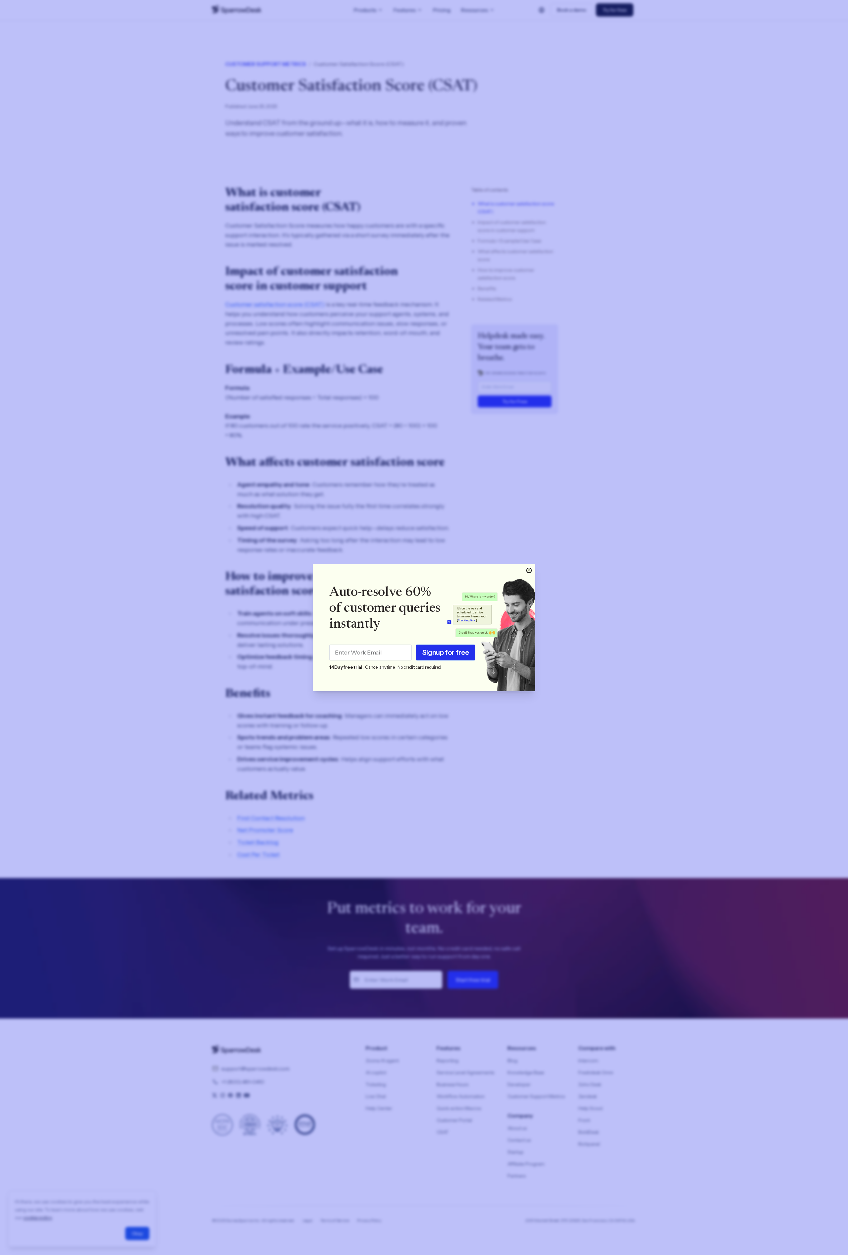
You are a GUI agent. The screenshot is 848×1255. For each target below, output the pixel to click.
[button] (529, 570)
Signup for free (445, 652)
